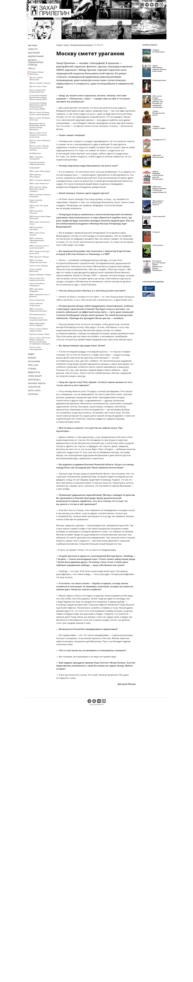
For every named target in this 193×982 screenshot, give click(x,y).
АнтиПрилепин (35, 153)
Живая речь (34, 372)
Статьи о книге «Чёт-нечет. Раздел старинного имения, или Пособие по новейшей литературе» (40, 340)
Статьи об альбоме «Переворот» (36, 284)
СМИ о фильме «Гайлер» (39, 257)
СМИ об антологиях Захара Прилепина (40, 217)
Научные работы (37, 383)
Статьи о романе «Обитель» (35, 201)
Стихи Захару (35, 376)
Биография (34, 52)
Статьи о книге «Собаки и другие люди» (38, 330)
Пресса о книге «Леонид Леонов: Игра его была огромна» (39, 148)
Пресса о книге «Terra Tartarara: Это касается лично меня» (38, 135)
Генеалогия (34, 386)
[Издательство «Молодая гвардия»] (154, 288)
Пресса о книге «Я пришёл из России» (39, 119)
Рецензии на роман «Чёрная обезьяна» (37, 163)
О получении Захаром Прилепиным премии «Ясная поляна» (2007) (38, 97)
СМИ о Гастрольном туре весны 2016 (39, 252)
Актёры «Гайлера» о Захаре (40, 274)
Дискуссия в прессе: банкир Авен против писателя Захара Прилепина (37, 126)
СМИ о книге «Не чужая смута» (38, 206)
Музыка (32, 357)
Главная (59, 45)
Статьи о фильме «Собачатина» (36, 304)
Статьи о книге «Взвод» (38, 265)
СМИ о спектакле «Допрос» (40, 180)
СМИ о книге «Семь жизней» (37, 234)
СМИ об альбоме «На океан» (36, 228)
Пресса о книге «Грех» (38, 86)
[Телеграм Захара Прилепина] (147, 5)
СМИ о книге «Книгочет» (39, 183)
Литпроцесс (34, 379)
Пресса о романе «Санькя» (39, 83)
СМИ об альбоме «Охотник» (36, 212)
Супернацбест (34, 167)
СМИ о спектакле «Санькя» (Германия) (40, 195)
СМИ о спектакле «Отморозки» (36, 158)
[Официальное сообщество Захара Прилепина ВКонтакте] (157, 5)
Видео (31, 354)
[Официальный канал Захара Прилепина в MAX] (161, 5)
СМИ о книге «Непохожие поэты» (39, 223)
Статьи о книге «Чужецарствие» (36, 348)
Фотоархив (34, 361)
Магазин (32, 45)
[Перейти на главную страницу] (50, 15)
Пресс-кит (33, 365)
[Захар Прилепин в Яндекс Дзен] (152, 5)
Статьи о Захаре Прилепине (35, 270)
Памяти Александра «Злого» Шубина (37, 324)
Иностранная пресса (37, 314)
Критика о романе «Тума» (39, 334)
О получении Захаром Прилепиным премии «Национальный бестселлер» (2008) (38, 106)
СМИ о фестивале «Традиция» (36, 290)
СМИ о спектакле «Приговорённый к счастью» (36, 240)
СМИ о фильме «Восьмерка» (35, 175)
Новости (32, 49)
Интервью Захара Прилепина (36, 73)
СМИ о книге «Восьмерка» (39, 171)
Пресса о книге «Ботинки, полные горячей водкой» (39, 113)
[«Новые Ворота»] (154, 294)
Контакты (33, 394)
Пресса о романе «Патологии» (36, 78)
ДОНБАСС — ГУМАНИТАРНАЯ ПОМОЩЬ (35, 62)
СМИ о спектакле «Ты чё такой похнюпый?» (39, 247)
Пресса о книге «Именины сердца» (39, 141)
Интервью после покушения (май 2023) (38, 319)
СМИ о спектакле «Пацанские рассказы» (38, 261)
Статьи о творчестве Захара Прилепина (37, 91)
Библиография (36, 56)
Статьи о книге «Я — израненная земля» (37, 279)
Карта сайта (34, 390)
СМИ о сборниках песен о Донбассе (39, 295)
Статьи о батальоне (37, 300)
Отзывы (32, 368)
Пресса (31, 68)
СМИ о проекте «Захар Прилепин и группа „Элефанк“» (38, 189)
